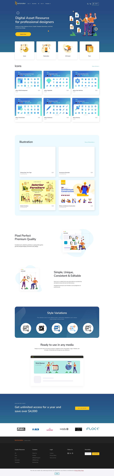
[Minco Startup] (85, 107)
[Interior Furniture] (37, 192)
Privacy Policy (53, 455)
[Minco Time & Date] (28, 107)
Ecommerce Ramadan (64, 172)
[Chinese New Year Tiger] (37, 159)
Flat (17, 91)
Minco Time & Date (20, 117)
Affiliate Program (36, 458)
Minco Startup (76, 117)
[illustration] (46, 48)
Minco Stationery (48, 117)
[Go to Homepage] (20, 4)
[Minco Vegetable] (57, 80)
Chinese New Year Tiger (26, 172)
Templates (17, 462)
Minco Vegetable (48, 90)
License (51, 453)
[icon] (24, 48)
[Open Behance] (70, 453)
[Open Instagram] (68, 453)
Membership (35, 462)
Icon (16, 458)
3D (15, 453)
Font (16, 455)
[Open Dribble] (72, 453)
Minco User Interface (78, 90)
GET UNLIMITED (82, 408)
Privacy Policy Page (79, 470)
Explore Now (23, 34)
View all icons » (95, 66)
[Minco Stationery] (57, 107)
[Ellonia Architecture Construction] (77, 192)
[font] (89, 48)
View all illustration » (90, 142)
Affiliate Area (35, 460)
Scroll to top (113, 439)
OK (57, 473)
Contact (34, 455)
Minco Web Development (21, 90)
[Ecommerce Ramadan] (77, 159)
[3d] (68, 48)
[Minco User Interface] (85, 80)
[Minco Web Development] (28, 80)
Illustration (23, 174)
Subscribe (95, 453)
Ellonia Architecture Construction (67, 206)
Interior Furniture (24, 206)
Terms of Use (53, 458)
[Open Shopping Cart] (90, 4)
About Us (34, 453)
